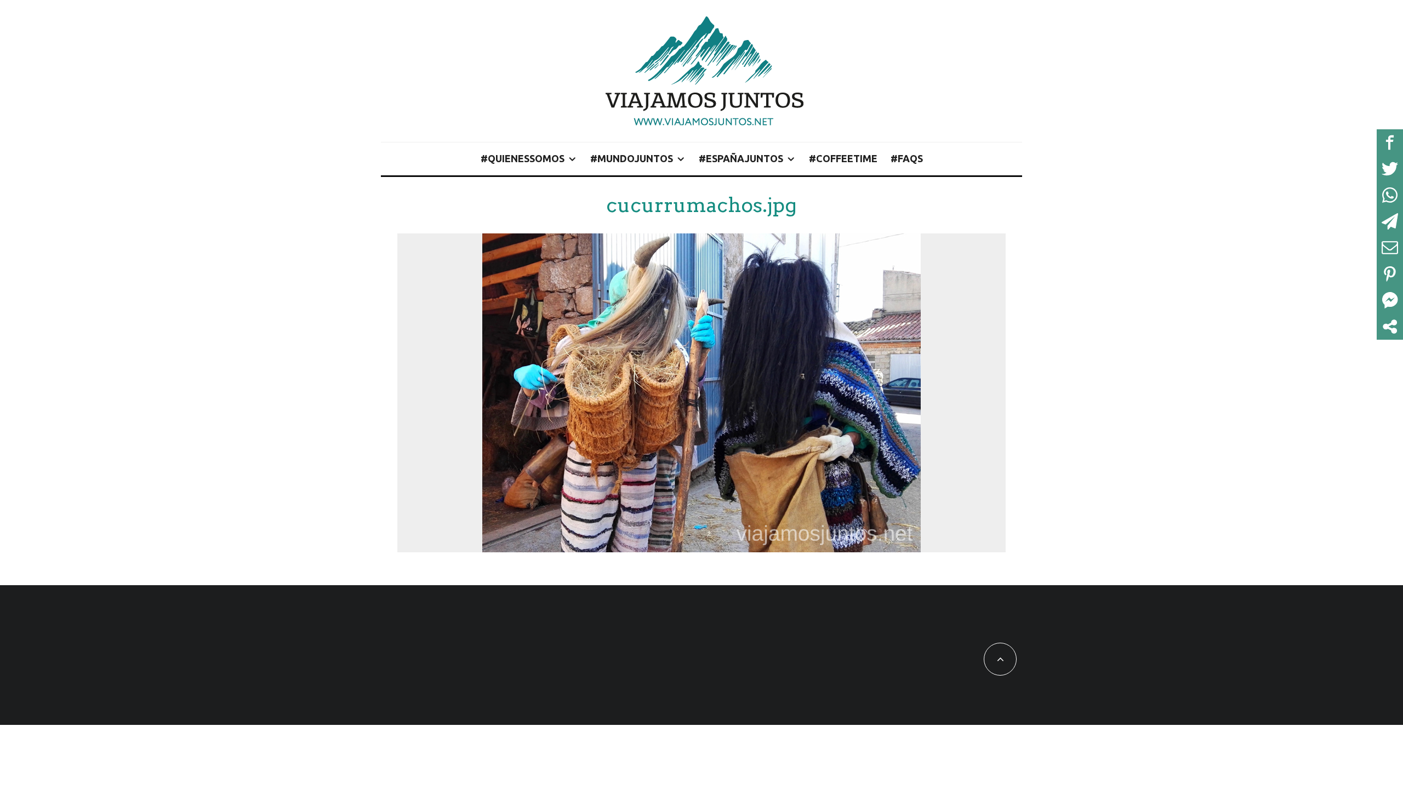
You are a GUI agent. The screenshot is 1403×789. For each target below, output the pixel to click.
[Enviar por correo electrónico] (1390, 248)
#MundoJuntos (631, 158)
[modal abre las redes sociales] (1390, 326)
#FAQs (907, 158)
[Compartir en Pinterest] (1390, 274)
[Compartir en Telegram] (1390, 221)
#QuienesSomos (522, 158)
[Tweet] (1390, 169)
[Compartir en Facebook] (1390, 142)
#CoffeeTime (843, 158)
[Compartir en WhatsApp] (1390, 195)
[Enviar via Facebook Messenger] (1390, 300)
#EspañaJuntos (741, 158)
